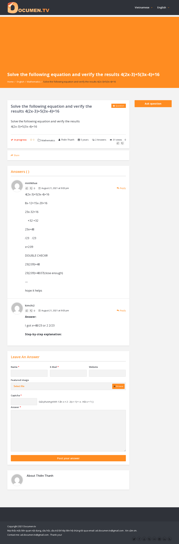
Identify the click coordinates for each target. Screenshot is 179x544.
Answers (100, 139)
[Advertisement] (89, 41)
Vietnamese (142, 7)
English (161, 7)
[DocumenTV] (28, 7)
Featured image (20, 380)
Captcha (16, 395)
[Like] (118, 143)
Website (93, 366)
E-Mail (54, 366)
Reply (123, 188)
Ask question (153, 103)
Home (10, 81)
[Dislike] (122, 143)
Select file (19, 386)
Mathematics (34, 81)
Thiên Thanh (67, 139)
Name (15, 366)
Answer (16, 407)
